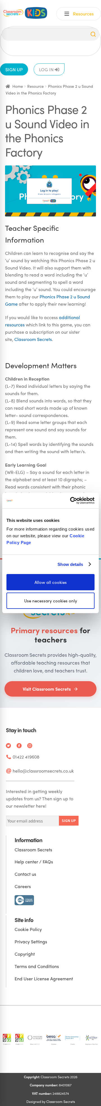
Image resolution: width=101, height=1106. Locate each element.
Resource (35, 86)
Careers (23, 886)
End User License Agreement (44, 978)
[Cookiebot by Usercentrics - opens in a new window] (71, 500)
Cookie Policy (28, 929)
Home (17, 86)
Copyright (25, 954)
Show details (70, 564)
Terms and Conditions (37, 966)
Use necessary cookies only (50, 601)
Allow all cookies (51, 582)
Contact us (25, 874)
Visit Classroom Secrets (47, 689)
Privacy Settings (31, 941)
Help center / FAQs (34, 861)
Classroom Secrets (33, 339)
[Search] (93, 34)
